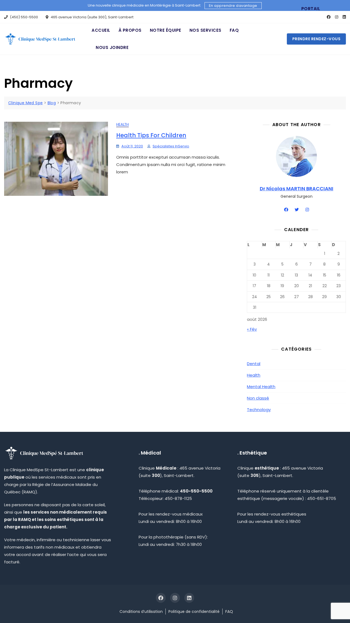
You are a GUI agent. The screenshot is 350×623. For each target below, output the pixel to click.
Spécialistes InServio (171, 146)
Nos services (205, 30)
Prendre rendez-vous (316, 39)
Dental (253, 363)
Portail (310, 8)
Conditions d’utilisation (141, 611)
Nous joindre (112, 47)
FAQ (234, 30)
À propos (130, 30)
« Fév (252, 329)
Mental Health (261, 386)
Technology (259, 409)
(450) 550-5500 (23, 17)
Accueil (101, 30)
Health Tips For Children (151, 135)
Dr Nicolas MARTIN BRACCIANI (296, 188)
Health (122, 124)
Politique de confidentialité (194, 611)
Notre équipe (165, 30)
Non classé (258, 398)
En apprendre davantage (233, 5)
